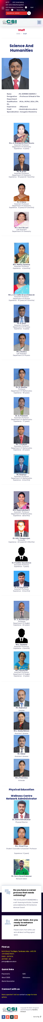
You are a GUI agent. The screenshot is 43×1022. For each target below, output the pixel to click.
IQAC (32, 7)
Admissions (26, 977)
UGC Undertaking (18, 2)
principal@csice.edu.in (9, 961)
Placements (6, 974)
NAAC (7, 10)
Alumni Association (8, 981)
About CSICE (6, 977)
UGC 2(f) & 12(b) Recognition (15, 5)
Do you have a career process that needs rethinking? (24, 893)
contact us (23, 995)
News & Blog (21, 10)
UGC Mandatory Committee (14, 7)
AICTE (7, 2)
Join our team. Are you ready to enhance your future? (26, 922)
